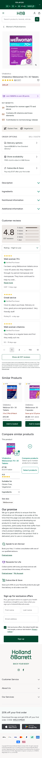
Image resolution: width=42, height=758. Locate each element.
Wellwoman (8, 502)
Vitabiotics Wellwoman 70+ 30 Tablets (10, 461)
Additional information (12, 208)
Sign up (21, 639)
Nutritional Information (12, 200)
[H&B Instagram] (18, 670)
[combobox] (18, 19)
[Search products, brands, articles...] (37, 19)
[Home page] (21, 13)
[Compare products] (30, 446)
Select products (30, 470)
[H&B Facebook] (23, 670)
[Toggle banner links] (40, 5)
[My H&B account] (34, 13)
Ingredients (7, 191)
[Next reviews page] (37, 349)
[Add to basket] (17, 453)
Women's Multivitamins (16, 27)
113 (30, 350)
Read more (8, 283)
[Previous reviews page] (4, 349)
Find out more (5, 369)
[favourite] (20, 384)
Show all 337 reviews (21, 357)
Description (7, 183)
